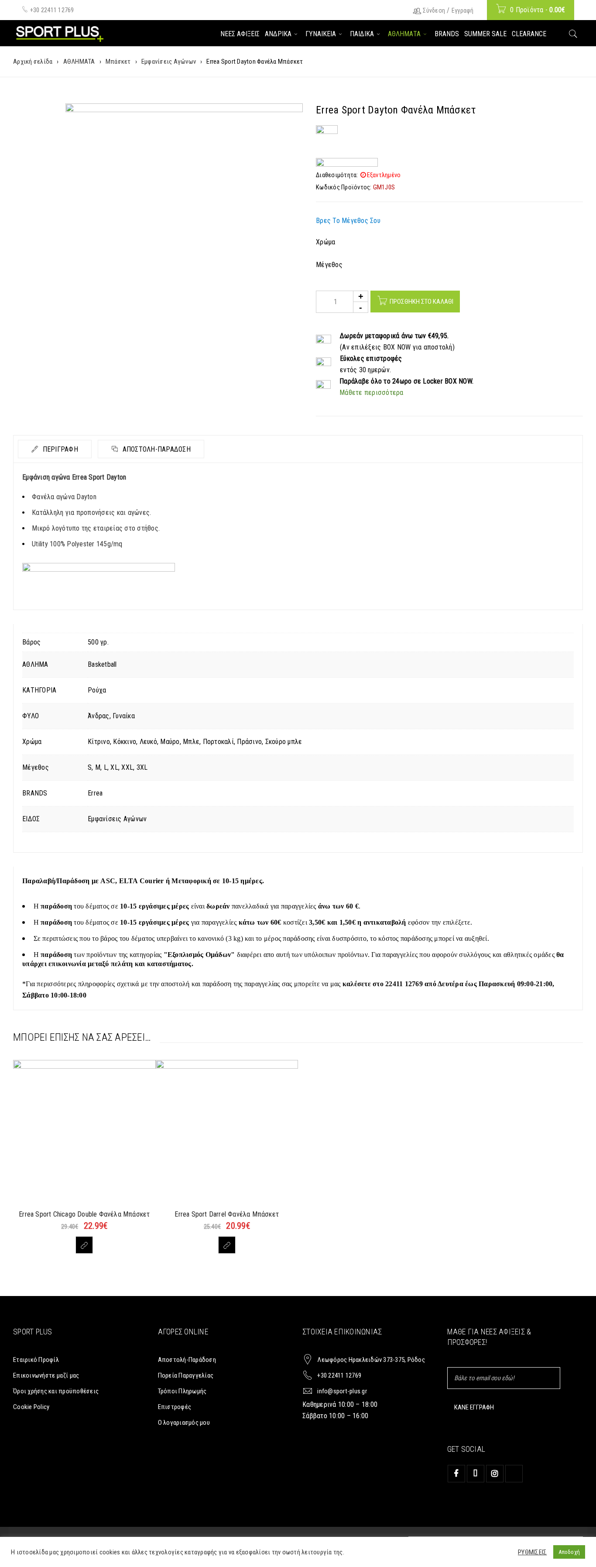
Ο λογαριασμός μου (184, 1422)
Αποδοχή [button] (569, 1552)
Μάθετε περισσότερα (371, 392)
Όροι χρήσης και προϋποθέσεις (56, 1391)
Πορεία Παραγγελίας (186, 1375)
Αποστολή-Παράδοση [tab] (155, 449)
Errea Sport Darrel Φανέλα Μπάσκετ (227, 1214)
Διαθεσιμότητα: (337, 175)
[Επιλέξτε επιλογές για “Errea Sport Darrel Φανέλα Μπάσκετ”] (227, 1245)
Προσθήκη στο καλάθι (421, 301)
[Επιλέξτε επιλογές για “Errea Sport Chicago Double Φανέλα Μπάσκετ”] (84, 1245)
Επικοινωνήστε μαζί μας (46, 1375)
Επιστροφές (175, 1407)
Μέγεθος (329, 265)
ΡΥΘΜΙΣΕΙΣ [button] (532, 1552)
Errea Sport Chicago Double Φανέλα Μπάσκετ (84, 1214)
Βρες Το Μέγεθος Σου (348, 220)
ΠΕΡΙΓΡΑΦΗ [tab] (59, 449)
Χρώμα (325, 242)
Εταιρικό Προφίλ (36, 1360)
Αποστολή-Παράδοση (187, 1360)
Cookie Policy (31, 1407)
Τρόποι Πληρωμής (182, 1391)
